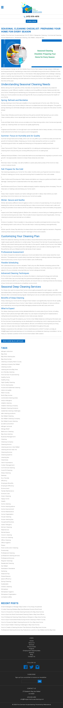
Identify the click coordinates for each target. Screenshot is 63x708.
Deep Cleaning (6, 473)
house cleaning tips (7, 519)
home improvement (7, 509)
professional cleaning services (10, 555)
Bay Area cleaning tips (8, 356)
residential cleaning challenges (10, 411)
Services (31, 644)
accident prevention (7, 423)
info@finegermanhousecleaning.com (12, 331)
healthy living (5, 380)
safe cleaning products (8, 413)
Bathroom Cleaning (7, 431)
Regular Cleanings (6, 561)
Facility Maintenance (7, 491)
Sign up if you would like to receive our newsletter (30, 677)
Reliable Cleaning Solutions (9, 408)
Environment (5, 488)
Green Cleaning (6, 496)
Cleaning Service (6, 444)
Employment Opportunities (31, 650)
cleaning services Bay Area (9, 369)
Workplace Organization (8, 594)
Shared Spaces (5, 576)
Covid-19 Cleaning (6, 470)
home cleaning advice (8, 506)
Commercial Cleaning (54, 35)
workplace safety (6, 597)
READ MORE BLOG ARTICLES (13, 341)
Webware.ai (47, 704)
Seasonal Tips (40, 37)
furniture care (5, 493)
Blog (31, 654)
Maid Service (5, 530)
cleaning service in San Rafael (10, 447)
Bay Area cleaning (6, 434)
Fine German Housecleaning (32, 76)
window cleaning (6, 586)
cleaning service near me (9, 449)
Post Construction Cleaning (9, 548)
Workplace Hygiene (7, 592)
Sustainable (4, 584)
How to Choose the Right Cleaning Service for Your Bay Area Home (22, 622)
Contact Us (31, 656)
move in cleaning (6, 535)
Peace (3, 545)
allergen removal (6, 426)
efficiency (4, 480)
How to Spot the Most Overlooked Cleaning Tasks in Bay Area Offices (22, 614)
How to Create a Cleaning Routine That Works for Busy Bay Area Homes (23, 627)
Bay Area (4, 354)
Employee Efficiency (7, 486)
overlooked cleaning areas (9, 398)
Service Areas (31, 646)
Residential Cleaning (21, 37)
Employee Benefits (7, 483)
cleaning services (52, 321)
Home (32, 641)
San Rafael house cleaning (9, 421)
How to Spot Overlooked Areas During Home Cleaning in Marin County (23, 619)
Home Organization (7, 514)
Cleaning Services (6, 452)
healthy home (5, 377)
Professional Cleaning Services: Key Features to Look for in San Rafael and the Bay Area (28, 630)
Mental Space (5, 532)
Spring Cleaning (6, 581)
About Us (31, 643)
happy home (5, 498)
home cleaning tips (7, 385)
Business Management (8, 436)
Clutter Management (7, 465)
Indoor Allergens (6, 524)
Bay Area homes (6, 359)
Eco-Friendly (5, 478)
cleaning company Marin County (11, 361)
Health (3, 501)
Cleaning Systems (6, 455)
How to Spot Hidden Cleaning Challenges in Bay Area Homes (20, 625)
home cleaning (6, 504)
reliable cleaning (6, 403)
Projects (31, 648)
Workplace (4, 589)
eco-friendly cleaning (7, 372)
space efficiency (6, 579)
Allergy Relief (5, 429)
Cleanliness (4, 460)
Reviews (31, 652)
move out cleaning (7, 537)
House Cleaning (6, 517)
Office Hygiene (5, 542)
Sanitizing (4, 571)
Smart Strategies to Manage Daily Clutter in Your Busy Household (21, 606)
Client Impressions (7, 462)
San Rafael (31, 37)
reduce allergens (6, 400)
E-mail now (31, 21)
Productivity (4, 550)
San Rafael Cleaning (7, 416)
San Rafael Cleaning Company (10, 418)
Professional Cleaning (8, 553)
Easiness (3, 475)
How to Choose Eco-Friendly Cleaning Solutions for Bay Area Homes (22, 612)
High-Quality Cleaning (8, 382)
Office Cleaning (6, 540)
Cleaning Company (7, 442)
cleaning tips (5, 457)
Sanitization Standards (8, 568)
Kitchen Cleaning (6, 527)
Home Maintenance (7, 37)
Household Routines (7, 522)
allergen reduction (7, 351)
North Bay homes (6, 395)
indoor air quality (6, 390)
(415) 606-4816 (32, 16)
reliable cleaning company (9, 405)
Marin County (5, 392)
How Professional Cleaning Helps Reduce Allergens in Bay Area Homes (23, 617)
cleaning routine (6, 367)
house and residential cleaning (10, 387)
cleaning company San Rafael (10, 364)
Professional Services (7, 558)
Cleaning (44, 35)
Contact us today (49, 329)
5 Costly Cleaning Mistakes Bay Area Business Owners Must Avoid (21, 609)
